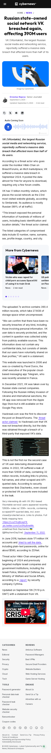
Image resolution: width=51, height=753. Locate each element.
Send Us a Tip (32, 694)
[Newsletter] (42, 727)
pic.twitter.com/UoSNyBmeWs (18, 525)
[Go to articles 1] (6, 296)
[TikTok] (20, 727)
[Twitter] (3, 727)
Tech (4, 679)
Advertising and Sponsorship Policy (16, 739)
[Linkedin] (25, 727)
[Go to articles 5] (16, 296)
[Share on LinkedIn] (22, 113)
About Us (30, 689)
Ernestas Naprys (18, 97)
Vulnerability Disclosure (11, 742)
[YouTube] (31, 727)
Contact (15, 735)
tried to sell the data (30, 542)
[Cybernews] (25, 4)
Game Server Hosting (35, 679)
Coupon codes (9, 721)
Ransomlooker (8, 717)
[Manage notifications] (44, 746)
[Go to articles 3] (11, 296)
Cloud (4, 674)
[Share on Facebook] (16, 113)
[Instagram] (14, 727)
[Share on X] (10, 113)
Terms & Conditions (10, 737)
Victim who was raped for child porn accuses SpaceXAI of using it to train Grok (21, 280)
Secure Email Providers (36, 664)
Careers (29, 704)
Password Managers (35, 654)
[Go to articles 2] (8, 296)
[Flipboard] (36, 727)
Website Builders (33, 669)
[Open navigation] (5, 4)
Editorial (5, 654)
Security (6, 659)
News (7, 288)
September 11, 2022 (34, 532)
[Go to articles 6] (18, 296)
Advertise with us (33, 699)
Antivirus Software (34, 650)
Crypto (5, 669)
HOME (20, 13)
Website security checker (9, 710)
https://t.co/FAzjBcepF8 (15, 522)
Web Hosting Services (36, 674)
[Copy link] (4, 113)
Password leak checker (8, 703)
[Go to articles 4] (13, 296)
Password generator (11, 689)
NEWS (29, 13)
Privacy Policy (39, 735)
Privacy (5, 664)
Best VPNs (30, 659)
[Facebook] (9, 727)
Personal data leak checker (10, 695)
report (23, 580)
